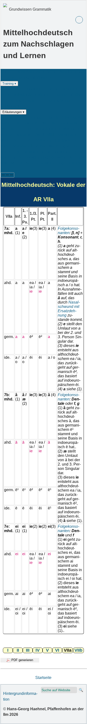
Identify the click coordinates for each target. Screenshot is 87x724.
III (28, 650)
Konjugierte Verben (42, 72)
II (17, 650)
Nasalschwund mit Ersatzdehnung (69, 308)
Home (5, 72)
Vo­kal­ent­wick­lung (50, 146)
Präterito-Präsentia (61, 117)
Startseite (43, 678)
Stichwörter (58, 157)
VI (57, 650)
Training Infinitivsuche (34, 77)
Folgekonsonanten (68, 230)
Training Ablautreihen (26, 100)
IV (37, 650)
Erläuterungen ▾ (13, 112)
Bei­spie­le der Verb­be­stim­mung (50, 152)
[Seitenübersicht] (79, 20)
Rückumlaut (33, 117)
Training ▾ (9, 83)
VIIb (78, 650)
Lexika (19, 72)
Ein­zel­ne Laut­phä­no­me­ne (40, 129)
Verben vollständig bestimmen (26, 95)
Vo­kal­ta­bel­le (23, 146)
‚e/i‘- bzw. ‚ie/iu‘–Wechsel (35, 123)
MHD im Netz (22, 163)
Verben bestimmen (65, 89)
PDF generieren (21, 660)
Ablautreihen (11, 117)
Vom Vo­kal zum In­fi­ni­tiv (47, 140)
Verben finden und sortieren (24, 89)
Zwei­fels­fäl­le (45, 135)
